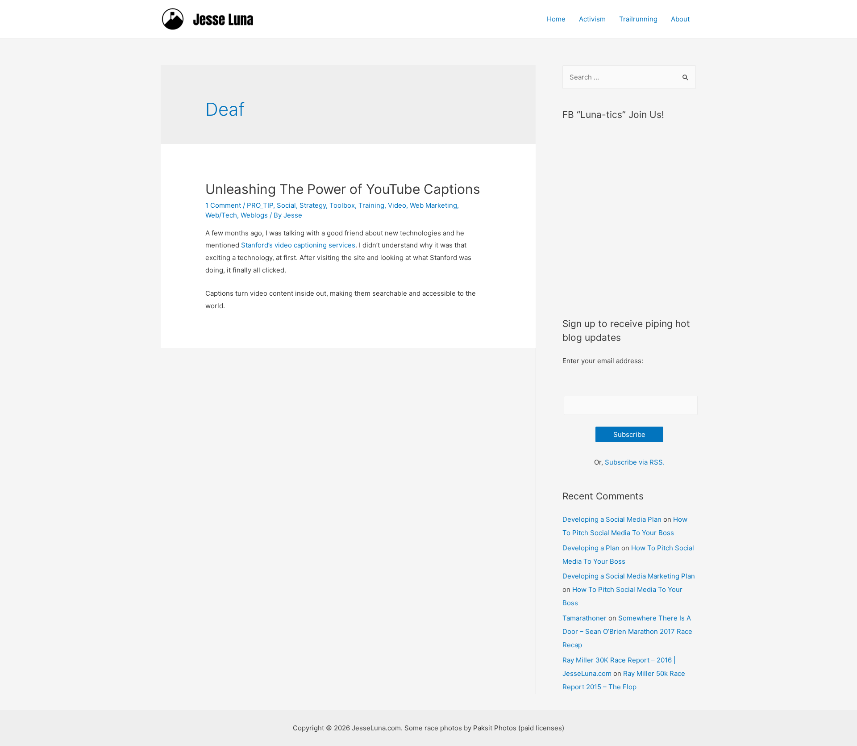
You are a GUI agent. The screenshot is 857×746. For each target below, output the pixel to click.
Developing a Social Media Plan (611, 519)
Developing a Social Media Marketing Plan (628, 576)
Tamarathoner (584, 618)
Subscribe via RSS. (635, 462)
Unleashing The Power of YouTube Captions (342, 189)
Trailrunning (638, 19)
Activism (592, 19)
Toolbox (342, 205)
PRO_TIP (260, 205)
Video (397, 205)
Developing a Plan (591, 548)
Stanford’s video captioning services (298, 245)
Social (286, 205)
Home (556, 19)
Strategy (313, 205)
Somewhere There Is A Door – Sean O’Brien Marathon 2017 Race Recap (627, 631)
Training (371, 205)
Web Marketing (433, 205)
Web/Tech (221, 215)
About (680, 19)
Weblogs (254, 215)
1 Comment (223, 205)
